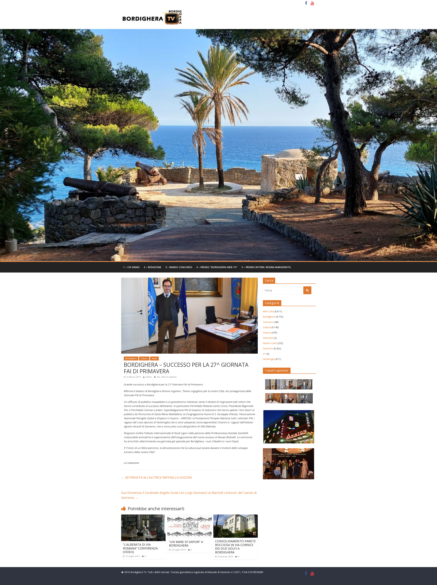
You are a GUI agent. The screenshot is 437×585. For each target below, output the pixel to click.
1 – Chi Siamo (131, 267)
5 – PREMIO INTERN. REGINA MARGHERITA (266, 267)
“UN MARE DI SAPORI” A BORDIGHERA (186, 544)
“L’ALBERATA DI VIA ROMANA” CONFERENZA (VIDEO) (140, 548)
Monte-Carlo (270, 343)
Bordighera (131, 358)
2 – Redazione (152, 267)
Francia (267, 332)
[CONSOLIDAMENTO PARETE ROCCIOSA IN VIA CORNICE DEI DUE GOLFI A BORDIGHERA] (235, 516)
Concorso (268, 322)
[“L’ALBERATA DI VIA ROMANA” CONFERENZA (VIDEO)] (143, 516)
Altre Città (268, 311)
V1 (264, 353)
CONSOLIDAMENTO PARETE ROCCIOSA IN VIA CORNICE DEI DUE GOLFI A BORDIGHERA (235, 546)
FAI (158, 376)
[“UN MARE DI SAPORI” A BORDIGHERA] (189, 516)
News (154, 358)
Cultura (144, 358)
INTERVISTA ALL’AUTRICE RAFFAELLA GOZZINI (156, 477)
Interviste (268, 337)
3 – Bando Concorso (178, 267)
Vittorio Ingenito (169, 376)
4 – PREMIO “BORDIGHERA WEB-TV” (216, 267)
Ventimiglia (269, 359)
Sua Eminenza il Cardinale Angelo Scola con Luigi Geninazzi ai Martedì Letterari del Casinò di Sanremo (189, 495)
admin (148, 376)
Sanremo (268, 348)
